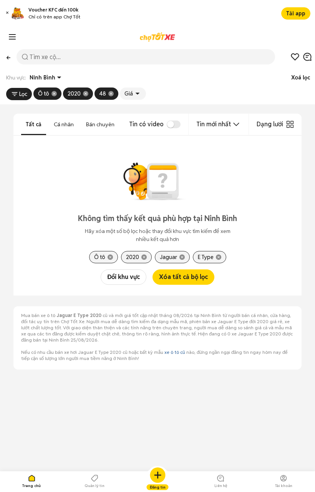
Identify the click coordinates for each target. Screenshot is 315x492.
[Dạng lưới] (290, 124)
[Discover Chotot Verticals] (12, 37)
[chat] (307, 57)
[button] (7, 14)
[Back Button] (8, 57)
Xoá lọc (300, 77)
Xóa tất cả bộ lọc (183, 277)
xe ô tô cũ (174, 352)
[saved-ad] (295, 56)
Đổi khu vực (123, 277)
